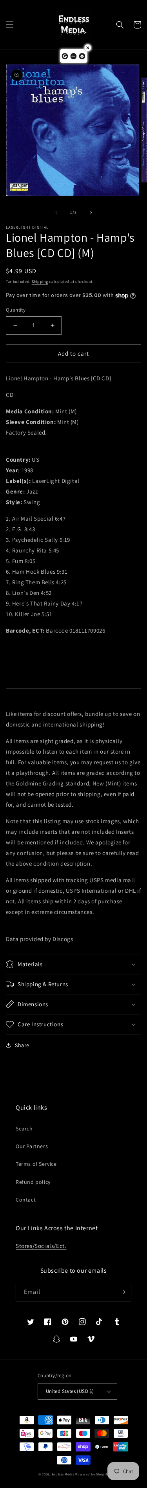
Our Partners (32, 1146)
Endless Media (63, 1474)
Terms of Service (36, 1163)
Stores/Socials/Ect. (41, 1245)
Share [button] (22, 1045)
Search (24, 1128)
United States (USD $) (70, 1391)
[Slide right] (91, 212)
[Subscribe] (122, 1292)
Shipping (40, 281)
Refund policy (33, 1181)
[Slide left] (56, 212)
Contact (26, 1199)
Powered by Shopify (92, 1474)
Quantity (15, 309)
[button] (9, 24)
